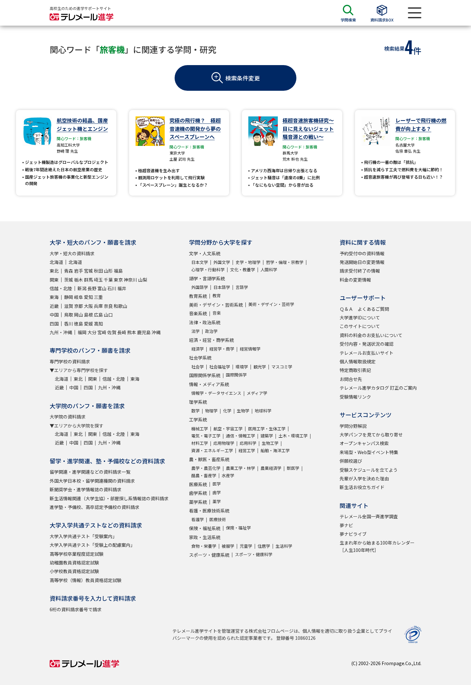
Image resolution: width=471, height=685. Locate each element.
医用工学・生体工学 (266, 429)
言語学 (242, 287)
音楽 (216, 313)
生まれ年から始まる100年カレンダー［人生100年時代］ (377, 546)
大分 (91, 332)
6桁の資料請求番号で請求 (76, 609)
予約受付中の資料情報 (362, 253)
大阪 (88, 306)
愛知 (88, 297)
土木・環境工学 (293, 436)
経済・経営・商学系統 (211, 340)
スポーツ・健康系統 (209, 555)
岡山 (78, 314)
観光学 (259, 367)
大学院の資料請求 (68, 416)
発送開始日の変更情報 (362, 262)
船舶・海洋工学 (275, 450)
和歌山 (120, 306)
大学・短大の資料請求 (72, 253)
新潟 (82, 288)
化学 (227, 411)
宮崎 (101, 332)
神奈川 (130, 279)
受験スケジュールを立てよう (369, 470)
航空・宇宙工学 (228, 429)
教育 (216, 295)
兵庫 (98, 306)
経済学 (197, 349)
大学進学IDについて (360, 317)
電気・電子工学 (205, 436)
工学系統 (198, 419)
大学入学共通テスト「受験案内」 (83, 536)
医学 (216, 484)
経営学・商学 (221, 349)
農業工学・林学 (240, 468)
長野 (91, 288)
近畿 (54, 306)
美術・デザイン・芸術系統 (216, 304)
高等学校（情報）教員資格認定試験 (85, 580)
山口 (108, 314)
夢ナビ (346, 525)
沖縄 (156, 332)
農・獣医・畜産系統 (209, 459)
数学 (195, 411)
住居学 (264, 546)
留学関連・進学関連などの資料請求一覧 (90, 472)
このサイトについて (360, 326)
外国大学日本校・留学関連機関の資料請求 (92, 481)
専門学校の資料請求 (70, 361)
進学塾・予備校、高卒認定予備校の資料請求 (94, 507)
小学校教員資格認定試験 (74, 571)
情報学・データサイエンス (216, 393)
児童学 (246, 546)
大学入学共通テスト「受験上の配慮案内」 (92, 545)
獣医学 (293, 468)
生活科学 (284, 546)
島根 (88, 314)
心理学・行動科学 (208, 269)
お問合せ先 (351, 379)
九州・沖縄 (61, 332)
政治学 (211, 331)
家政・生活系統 (204, 537)
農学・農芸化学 (205, 468)
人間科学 (268, 269)
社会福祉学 (219, 367)
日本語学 (221, 287)
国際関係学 (236, 375)
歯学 (216, 492)
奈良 (108, 306)
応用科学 (248, 443)
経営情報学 (250, 349)
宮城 (88, 270)
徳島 (78, 323)
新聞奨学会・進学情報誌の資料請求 (85, 489)
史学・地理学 (248, 262)
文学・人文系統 (204, 253)
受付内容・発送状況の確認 (366, 344)
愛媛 (88, 323)
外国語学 (199, 287)
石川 (111, 288)
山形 (108, 270)
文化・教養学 (242, 269)
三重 (98, 297)
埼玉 (98, 279)
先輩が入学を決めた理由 (364, 478)
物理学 (211, 411)
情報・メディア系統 (209, 384)
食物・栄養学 (203, 546)
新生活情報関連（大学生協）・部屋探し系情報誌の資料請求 (109, 498)
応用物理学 (223, 443)
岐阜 (78, 297)
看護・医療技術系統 (209, 510)
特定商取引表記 (355, 370)
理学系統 (198, 402)
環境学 (242, 367)
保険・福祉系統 (204, 528)
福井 (121, 288)
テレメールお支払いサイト (366, 353)
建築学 (266, 436)
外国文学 (221, 262)
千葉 (108, 279)
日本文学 (199, 262)
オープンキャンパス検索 (364, 443)
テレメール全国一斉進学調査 (369, 516)
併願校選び (351, 461)
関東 (54, 279)
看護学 (197, 519)
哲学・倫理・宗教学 (284, 262)
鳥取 (68, 314)
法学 (195, 331)
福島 (118, 270)
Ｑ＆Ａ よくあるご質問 (364, 309)
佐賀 (111, 332)
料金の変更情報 (355, 279)
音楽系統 (198, 313)
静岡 (68, 297)
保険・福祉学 (238, 528)
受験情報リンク (355, 396)
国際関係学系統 (204, 375)
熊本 (131, 332)
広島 (98, 314)
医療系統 (198, 484)
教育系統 (198, 296)
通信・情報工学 (240, 436)
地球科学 (263, 411)
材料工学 (199, 443)
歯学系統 (198, 493)
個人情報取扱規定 (358, 361)
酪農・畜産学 (203, 475)
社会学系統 (200, 357)
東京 (118, 279)
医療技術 (217, 519)
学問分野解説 (353, 426)
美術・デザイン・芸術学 (271, 304)
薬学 (216, 501)
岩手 (78, 270)
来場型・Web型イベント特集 (369, 452)
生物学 (243, 411)
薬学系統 (198, 502)
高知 (98, 323)
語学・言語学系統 (207, 278)
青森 (68, 270)
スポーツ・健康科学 (253, 554)
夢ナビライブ (353, 534)
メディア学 (257, 393)
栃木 (78, 279)
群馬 (88, 279)
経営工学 (246, 450)
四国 (54, 323)
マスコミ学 (281, 367)
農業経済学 (270, 468)
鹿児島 (144, 332)
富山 (101, 288)
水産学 (228, 475)
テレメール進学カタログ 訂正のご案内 (378, 388)
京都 (78, 306)
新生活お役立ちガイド (362, 487)
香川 (68, 323)
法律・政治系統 (204, 322)
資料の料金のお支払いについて (371, 335)
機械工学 (199, 429)
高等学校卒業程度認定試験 (76, 554)
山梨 (142, 279)
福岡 (82, 332)
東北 (54, 270)
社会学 (197, 367)
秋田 (98, 270)
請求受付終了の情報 (360, 270)
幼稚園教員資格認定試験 (74, 562)
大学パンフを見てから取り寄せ (371, 434)
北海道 (56, 262)
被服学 (228, 546)
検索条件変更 (242, 78)
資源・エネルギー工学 (212, 450)
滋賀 (68, 306)
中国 (54, 314)
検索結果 (394, 48)
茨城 (68, 279)
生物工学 (270, 443)
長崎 (121, 332)
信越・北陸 (61, 288)
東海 (54, 297)
